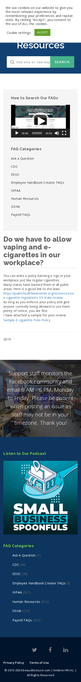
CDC (14, 166)
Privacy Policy (13, 663)
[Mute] (57, 133)
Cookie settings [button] (19, 33)
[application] (40, 121)
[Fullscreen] (64, 133)
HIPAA (16, 190)
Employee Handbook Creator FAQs (37, 182)
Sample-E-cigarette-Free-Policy (26, 320)
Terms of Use (39, 663)
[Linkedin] (65, 651)
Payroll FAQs (21, 214)
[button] (41, 121)
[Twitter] (34, 651)
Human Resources (25, 198)
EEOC (15, 174)
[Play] (17, 133)
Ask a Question (22, 158)
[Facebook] (50, 651)
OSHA (15, 206)
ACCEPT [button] (42, 32)
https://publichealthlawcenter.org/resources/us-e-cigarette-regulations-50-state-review (39, 295)
